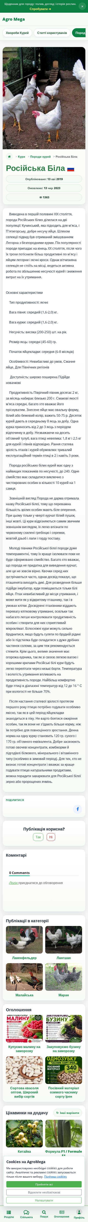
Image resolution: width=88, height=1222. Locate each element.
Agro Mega (13, 19)
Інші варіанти (67, 1113)
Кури (21, 156)
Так (38, 837)
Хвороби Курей (17, 33)
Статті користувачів (52, 33)
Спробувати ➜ (40, 8)
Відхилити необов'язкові (44, 1192)
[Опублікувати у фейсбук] (77, 809)
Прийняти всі (44, 1184)
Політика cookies (55, 1176)
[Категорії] (9, 156)
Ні (51, 837)
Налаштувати (44, 1200)
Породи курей (40, 156)
